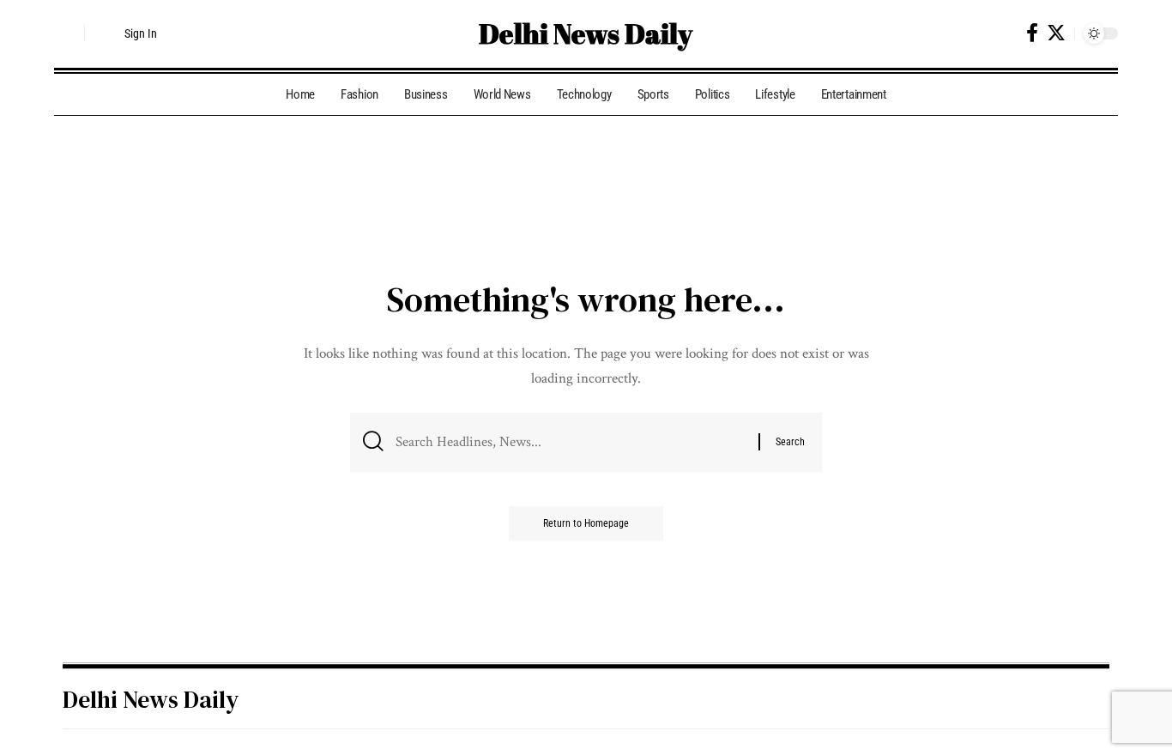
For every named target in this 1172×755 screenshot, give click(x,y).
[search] (67, 33)
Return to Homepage (586, 523)
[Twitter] (1056, 33)
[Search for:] (570, 442)
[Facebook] (1032, 33)
